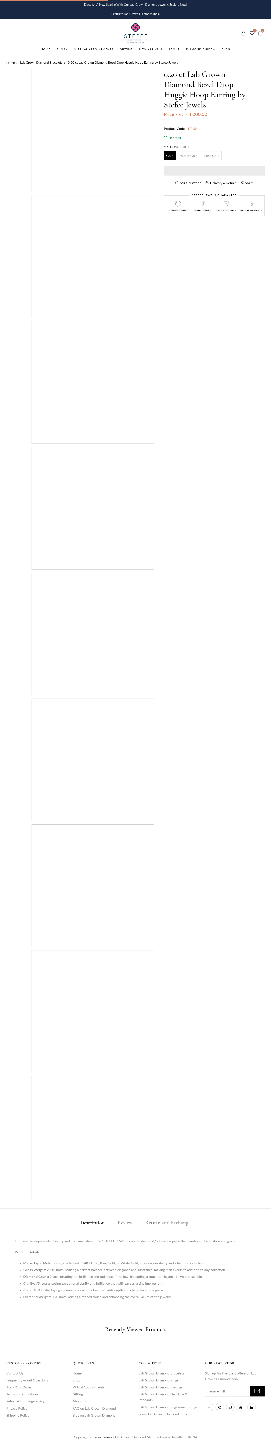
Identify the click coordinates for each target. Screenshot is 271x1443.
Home (77, 1373)
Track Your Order (18, 1387)
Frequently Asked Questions (27, 1380)
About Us (80, 1401)
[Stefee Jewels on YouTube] (241, 1407)
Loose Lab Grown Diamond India (163, 1414)
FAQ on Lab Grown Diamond (94, 1408)
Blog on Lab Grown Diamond (94, 1415)
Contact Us (14, 1373)
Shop (76, 1380)
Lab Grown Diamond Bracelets (161, 1373)
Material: (176, 146)
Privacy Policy (16, 1408)
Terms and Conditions (22, 1394)
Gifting (78, 1394)
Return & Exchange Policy (25, 1401)
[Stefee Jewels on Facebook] (209, 1407)
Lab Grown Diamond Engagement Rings (168, 1407)
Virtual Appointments (89, 1387)
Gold (169, 156)
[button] (214, 171)
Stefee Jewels (102, 1437)
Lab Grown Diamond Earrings (161, 1387)
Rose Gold (211, 156)
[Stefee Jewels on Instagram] (230, 1407)
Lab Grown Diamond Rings (158, 1380)
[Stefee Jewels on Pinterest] (220, 1407)
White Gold (189, 156)
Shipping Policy (17, 1415)
